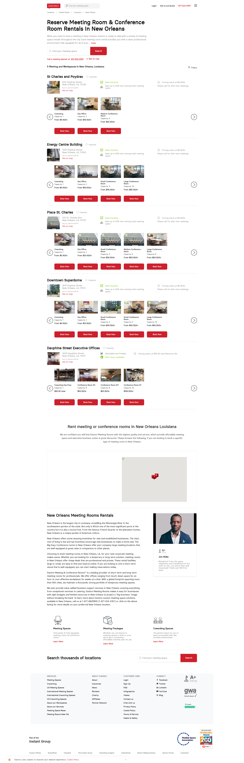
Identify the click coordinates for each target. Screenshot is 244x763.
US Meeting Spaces (55, 688)
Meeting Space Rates (56, 710)
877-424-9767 (184, 6)
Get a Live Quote (167, 6)
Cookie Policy (129, 710)
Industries (96, 684)
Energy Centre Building (64, 144)
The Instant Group (85, 753)
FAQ (125, 688)
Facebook (163, 680)
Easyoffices (52, 753)
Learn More (58, 641)
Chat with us (129, 703)
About (94, 680)
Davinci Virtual (168, 753)
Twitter (162, 684)
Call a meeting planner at (65, 59)
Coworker (67, 753)
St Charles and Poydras (65, 77)
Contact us (128, 699)
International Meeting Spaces (60, 691)
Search (98, 51)
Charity (95, 695)
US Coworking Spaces (56, 699)
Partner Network (99, 703)
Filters (194, 68)
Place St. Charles (60, 212)
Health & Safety (131, 718)
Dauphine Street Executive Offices (73, 348)
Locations (50, 12)
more (93, 43)
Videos (126, 695)
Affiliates (96, 699)
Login (154, 6)
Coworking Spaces (163, 628)
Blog (161, 695)
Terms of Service (131, 714)
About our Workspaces (57, 703)
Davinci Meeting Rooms (146, 753)
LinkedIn (163, 688)
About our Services (55, 707)
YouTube (163, 691)
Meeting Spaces (62, 628)
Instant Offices (35, 753)
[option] (64, 117)
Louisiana (77, 12)
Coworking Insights (106, 753)
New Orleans (90, 12)
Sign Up (127, 684)
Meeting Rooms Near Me (58, 714)
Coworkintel (125, 753)
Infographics (129, 691)
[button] (154, 477)
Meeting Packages (113, 628)
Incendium (185, 753)
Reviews (95, 691)
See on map (67, 90)
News (94, 688)
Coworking (52, 684)
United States (64, 12)
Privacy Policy (130, 707)
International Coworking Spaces (61, 695)
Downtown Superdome (64, 280)
